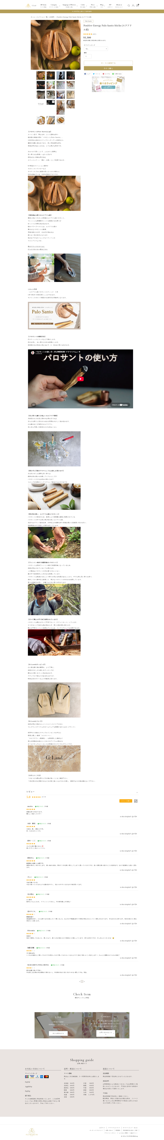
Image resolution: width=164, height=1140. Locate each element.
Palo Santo (88, 21)
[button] (79, 981)
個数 (85, 53)
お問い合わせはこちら (105, 1033)
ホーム (33, 17)
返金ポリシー (134, 1133)
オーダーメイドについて (96, 1130)
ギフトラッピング (89, 45)
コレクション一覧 (42, 17)
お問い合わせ (109, 1130)
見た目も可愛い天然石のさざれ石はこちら (42, 427)
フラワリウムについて (114, 1127)
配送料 (85, 40)
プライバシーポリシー (110, 1133)
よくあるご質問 (123, 1133)
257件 (44, 797)
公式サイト (102, 1127)
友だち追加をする (58, 1033)
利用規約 (118, 1130)
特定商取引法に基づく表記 (130, 1130)
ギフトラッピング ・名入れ (130, 1127)
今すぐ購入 (108, 68)
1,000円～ (52, 17)
